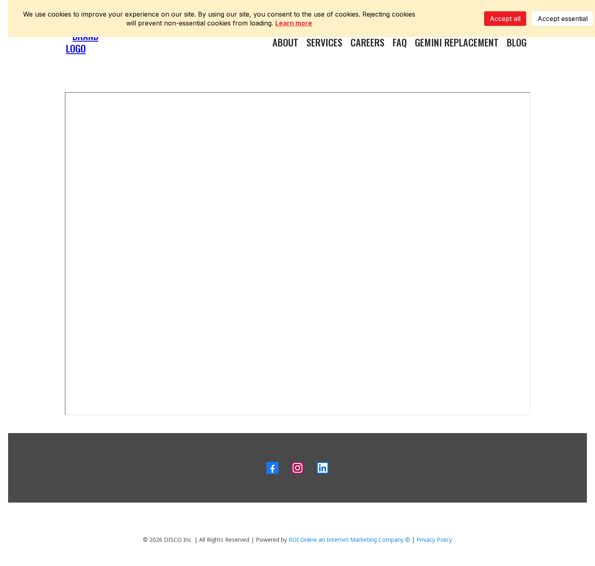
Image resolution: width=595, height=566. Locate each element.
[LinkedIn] (322, 467)
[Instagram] (297, 467)
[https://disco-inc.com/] (87, 40)
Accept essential (563, 19)
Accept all (505, 19)
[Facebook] (272, 467)
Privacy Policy (434, 539)
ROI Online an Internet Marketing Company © (349, 539)
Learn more (293, 23)
